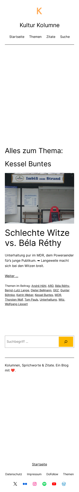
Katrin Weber (24, 295)
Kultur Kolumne (40, 25)
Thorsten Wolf (14, 299)
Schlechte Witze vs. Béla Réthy (37, 238)
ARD (50, 285)
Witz (61, 299)
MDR (58, 295)
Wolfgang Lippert (16, 304)
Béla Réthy (62, 285)
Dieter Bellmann (41, 290)
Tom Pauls (31, 299)
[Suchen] (66, 342)
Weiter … (11, 276)
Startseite (39, 464)
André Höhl (38, 285)
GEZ (56, 290)
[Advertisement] (39, 89)
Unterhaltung (48, 299)
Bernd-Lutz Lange (17, 290)
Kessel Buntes (44, 295)
